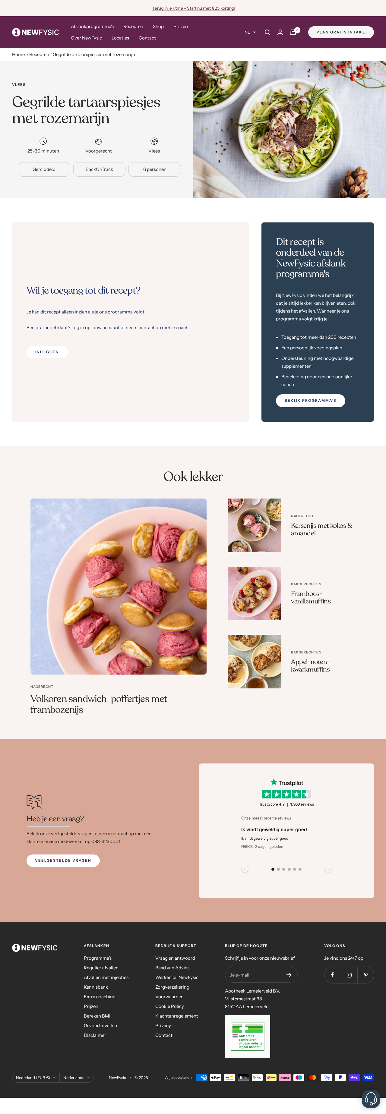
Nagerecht (41, 686)
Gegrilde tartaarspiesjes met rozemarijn (94, 54)
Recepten (133, 26)
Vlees (19, 85)
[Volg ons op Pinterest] (365, 975)
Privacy (163, 1025)
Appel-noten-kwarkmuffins (310, 665)
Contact (147, 38)
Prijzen (180, 26)
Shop (158, 26)
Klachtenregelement (176, 1016)
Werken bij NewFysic (176, 977)
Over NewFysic (86, 38)
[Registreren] (289, 975)
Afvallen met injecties (106, 977)
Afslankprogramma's (92, 26)
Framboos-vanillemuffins (311, 597)
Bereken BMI (97, 1016)
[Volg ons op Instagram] (349, 975)
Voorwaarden (169, 996)
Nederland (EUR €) (33, 1077)
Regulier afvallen (101, 968)
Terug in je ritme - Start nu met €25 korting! (193, 8)
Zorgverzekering (172, 987)
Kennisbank (96, 987)
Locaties (120, 38)
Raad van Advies (172, 968)
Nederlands (73, 1077)
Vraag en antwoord (175, 958)
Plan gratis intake (341, 32)
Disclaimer (95, 1035)
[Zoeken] (267, 32)
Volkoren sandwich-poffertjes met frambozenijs (98, 704)
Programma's (98, 958)
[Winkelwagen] (293, 32)
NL (247, 32)
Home (18, 54)
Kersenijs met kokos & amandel (321, 529)
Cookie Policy (169, 1006)
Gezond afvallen (100, 1025)
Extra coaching (99, 996)
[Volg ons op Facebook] (332, 975)
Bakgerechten (306, 584)
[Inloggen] (280, 32)
